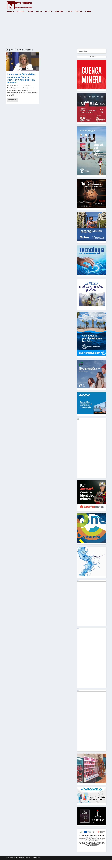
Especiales (59, 11)
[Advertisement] (56, 32)
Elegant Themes (18, 857)
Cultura (39, 11)
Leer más (12, 100)
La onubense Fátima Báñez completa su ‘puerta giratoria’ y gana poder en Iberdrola (21, 78)
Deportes (48, 11)
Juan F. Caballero (13, 85)
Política (30, 11)
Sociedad (10, 11)
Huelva (69, 11)
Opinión (88, 11)
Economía (20, 11)
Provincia (78, 11)
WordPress (37, 857)
